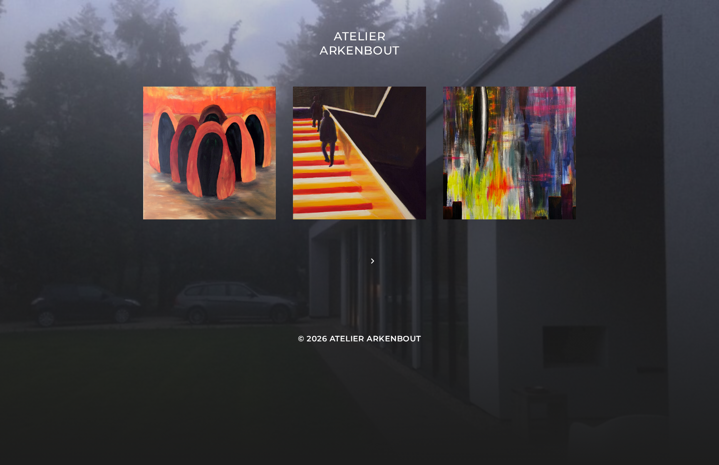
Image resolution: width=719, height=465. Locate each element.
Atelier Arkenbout (359, 43)
